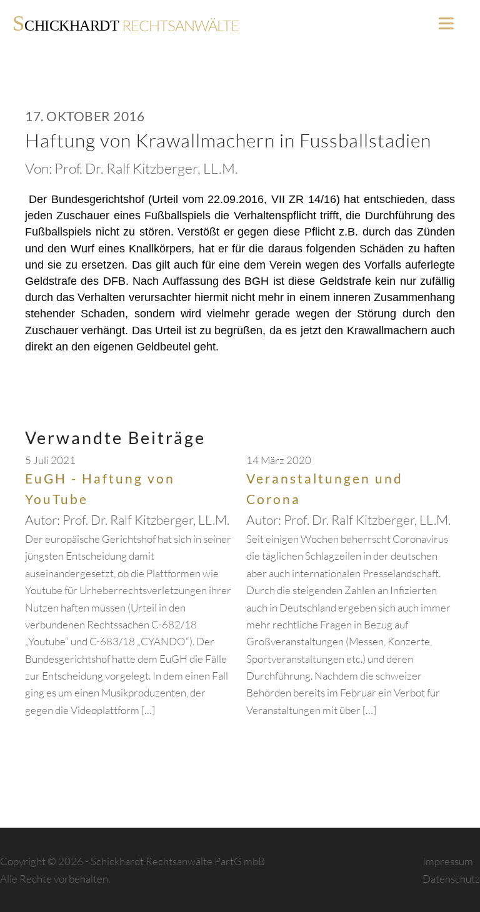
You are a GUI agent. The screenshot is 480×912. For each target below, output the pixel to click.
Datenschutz (451, 878)
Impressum (447, 861)
